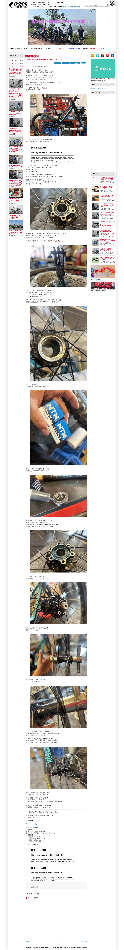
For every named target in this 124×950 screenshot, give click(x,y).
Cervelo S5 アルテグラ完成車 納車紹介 (15, 216)
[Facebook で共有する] (37, 887)
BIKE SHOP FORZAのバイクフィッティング (15, 165)
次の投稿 (28, 941)
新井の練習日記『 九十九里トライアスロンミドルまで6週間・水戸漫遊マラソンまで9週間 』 (15, 72)
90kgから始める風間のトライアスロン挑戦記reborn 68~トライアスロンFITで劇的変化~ (15, 183)
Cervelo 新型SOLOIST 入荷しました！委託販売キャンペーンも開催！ (15, 131)
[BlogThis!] (34, 887)
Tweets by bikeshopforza (98, 88)
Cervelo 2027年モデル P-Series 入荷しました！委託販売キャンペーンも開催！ (16, 149)
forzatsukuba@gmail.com (71, 6)
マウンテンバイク (50, 48)
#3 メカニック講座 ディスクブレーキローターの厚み (106, 195)
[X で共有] (35, 887)
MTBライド (58, 63)
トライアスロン (62, 48)
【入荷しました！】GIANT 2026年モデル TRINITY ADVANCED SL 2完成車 (106, 250)
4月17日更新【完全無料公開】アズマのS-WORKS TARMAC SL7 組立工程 (106, 258)
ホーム (56, 941)
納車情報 (85, 48)
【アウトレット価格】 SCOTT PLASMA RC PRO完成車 (15, 113)
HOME (12, 48)
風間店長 (83, 63)
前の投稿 (84, 941)
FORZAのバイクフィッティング (33, 48)
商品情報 (71, 48)
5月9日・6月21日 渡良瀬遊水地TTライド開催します (15, 232)
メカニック (100, 48)
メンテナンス (76, 63)
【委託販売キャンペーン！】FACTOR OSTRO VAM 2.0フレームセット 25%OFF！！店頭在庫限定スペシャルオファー (107, 232)
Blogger (84, 947)
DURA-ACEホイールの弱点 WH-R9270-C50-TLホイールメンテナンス (107, 187)
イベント (92, 48)
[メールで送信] (32, 887)
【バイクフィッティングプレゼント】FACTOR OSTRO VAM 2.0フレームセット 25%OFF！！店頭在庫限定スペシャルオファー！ (15, 93)
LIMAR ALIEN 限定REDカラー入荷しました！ (15, 200)
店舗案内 (19, 48)
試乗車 (78, 48)
